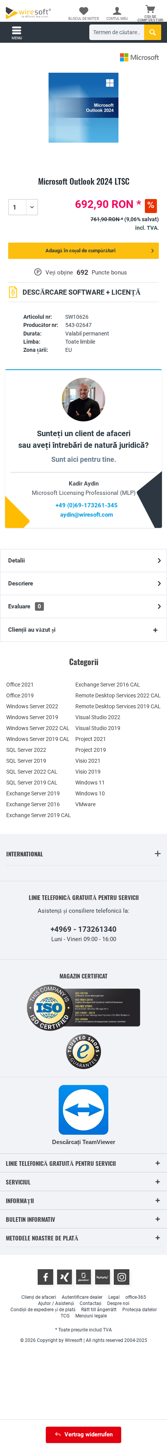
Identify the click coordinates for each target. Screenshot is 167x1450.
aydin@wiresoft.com (86, 514)
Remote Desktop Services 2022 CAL (118, 695)
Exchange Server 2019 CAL (38, 815)
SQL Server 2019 (26, 761)
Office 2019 (20, 695)
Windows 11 (90, 782)
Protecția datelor (139, 1309)
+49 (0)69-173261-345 (87, 505)
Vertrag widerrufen (88, 1434)
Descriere (20, 583)
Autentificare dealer (82, 1297)
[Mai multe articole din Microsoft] (139, 57)
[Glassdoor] (83, 1277)
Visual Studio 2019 (97, 728)
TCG (65, 1316)
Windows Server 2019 (32, 717)
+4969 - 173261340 (83, 929)
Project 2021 (90, 739)
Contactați (90, 1303)
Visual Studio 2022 (97, 717)
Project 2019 (90, 750)
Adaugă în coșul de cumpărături (80, 250)
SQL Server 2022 (26, 750)
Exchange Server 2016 (33, 804)
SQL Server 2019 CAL (31, 782)
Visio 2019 (88, 772)
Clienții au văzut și (32, 629)
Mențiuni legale (91, 1316)
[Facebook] (45, 1277)
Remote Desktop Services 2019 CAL (118, 706)
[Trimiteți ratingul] (83, 190)
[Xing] (64, 1277)
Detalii (16, 560)
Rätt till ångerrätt (99, 1309)
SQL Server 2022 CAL (31, 772)
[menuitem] (150, 13)
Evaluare (24, 606)
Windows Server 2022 (32, 706)
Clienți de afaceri (38, 1297)
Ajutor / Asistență (56, 1303)
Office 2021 (20, 684)
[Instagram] (121, 1277)
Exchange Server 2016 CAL (107, 684)
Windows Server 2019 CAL (38, 739)
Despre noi (118, 1303)
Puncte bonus (109, 272)
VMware (85, 804)
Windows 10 (90, 793)
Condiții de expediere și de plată (42, 1309)
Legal (114, 1297)
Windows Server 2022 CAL (38, 728)
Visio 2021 (88, 761)
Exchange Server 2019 (33, 793)
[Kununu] (102, 1277)
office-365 (135, 1297)
